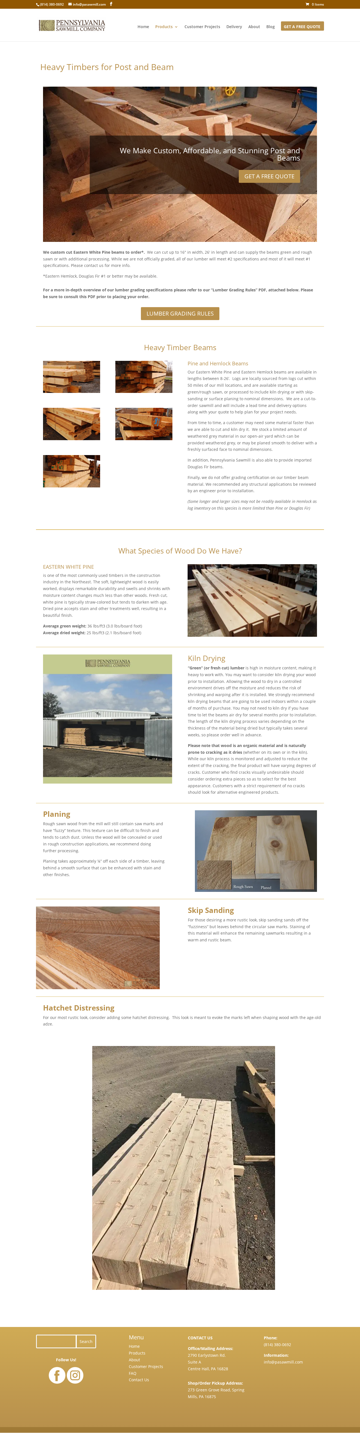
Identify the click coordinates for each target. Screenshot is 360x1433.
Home (143, 27)
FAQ (132, 1373)
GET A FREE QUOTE (302, 27)
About (254, 27)
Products (164, 27)
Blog (270, 27)
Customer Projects (202, 27)
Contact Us (139, 1379)
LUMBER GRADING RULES (180, 313)
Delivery (234, 27)
